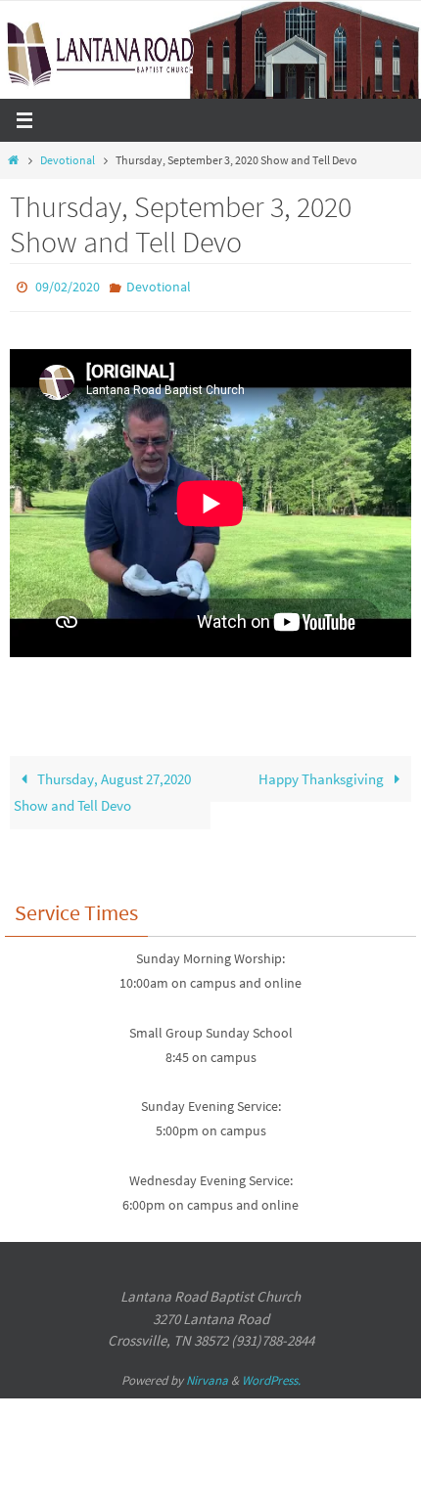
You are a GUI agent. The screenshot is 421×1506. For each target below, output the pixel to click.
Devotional (67, 160)
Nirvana (207, 1375)
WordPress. (271, 1375)
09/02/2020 (67, 285)
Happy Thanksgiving (322, 774)
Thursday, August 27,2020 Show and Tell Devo (102, 788)
